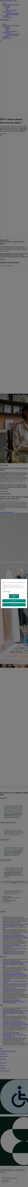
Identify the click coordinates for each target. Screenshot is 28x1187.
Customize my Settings (14, 596)
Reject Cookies (14, 600)
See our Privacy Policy (6, 591)
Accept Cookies (14, 604)
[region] (14, 593)
